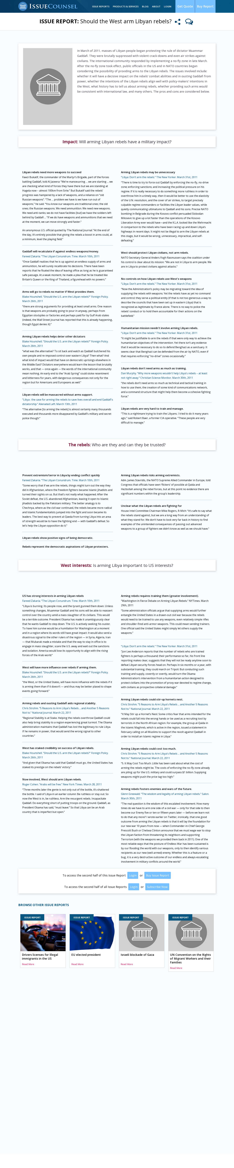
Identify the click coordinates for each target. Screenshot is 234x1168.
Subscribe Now (157, 887)
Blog (145, 6)
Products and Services (68, 1161)
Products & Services (125, 6)
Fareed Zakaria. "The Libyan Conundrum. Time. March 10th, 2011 (60, 256)
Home (22, 1161)
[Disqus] (117, 1023)
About (156, 6)
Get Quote (185, 6)
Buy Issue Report (157, 875)
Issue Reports (100, 6)
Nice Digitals (209, 1161)
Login (167, 6)
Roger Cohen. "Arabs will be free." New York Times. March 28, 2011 (62, 784)
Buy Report (205, 6)
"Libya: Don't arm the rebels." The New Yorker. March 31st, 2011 (159, 177)
